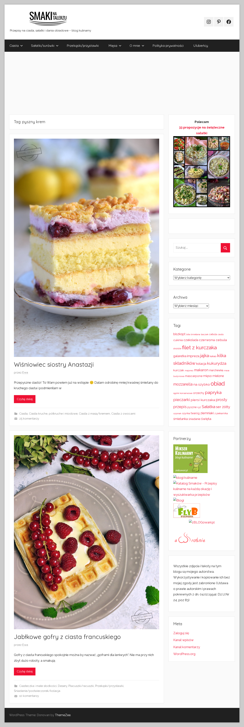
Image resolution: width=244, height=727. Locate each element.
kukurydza (216, 363)
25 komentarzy (29, 418)
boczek (205, 334)
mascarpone (193, 376)
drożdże (177, 348)
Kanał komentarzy (186, 647)
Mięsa (112, 46)
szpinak (177, 413)
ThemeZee (63, 715)
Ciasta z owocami (123, 413)
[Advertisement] (119, 83)
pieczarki (181, 399)
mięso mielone (213, 376)
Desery (62, 686)
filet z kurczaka (199, 347)
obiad (218, 383)
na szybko (201, 384)
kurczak (178, 370)
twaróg (195, 413)
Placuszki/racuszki (81, 686)
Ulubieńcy (200, 46)
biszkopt (179, 334)
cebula (213, 334)
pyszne (192, 407)
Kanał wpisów (183, 640)
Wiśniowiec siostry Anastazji (54, 364)
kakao (213, 356)
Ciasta (14, 46)
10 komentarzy (29, 696)
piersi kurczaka (203, 400)
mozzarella (183, 384)
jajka (204, 355)
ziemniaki (207, 413)
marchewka (216, 370)
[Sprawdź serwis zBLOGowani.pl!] (202, 522)
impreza (193, 356)
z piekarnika (221, 413)
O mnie (135, 46)
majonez (189, 370)
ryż (199, 407)
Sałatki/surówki (42, 46)
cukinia (178, 340)
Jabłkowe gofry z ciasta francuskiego (67, 636)
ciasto (221, 334)
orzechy (198, 393)
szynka (186, 413)
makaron (201, 370)
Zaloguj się (181, 633)
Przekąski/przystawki (83, 46)
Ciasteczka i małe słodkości (38, 686)
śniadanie (194, 419)
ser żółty (223, 407)
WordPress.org (184, 654)
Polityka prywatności (168, 46)
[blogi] (178, 500)
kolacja (201, 364)
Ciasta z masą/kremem (94, 413)
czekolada (191, 340)
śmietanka (180, 419)
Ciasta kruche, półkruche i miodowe (53, 413)
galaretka (179, 356)
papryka (213, 392)
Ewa (25, 372)
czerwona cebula (213, 340)
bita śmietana (193, 334)
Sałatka (208, 406)
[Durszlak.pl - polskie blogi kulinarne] (185, 478)
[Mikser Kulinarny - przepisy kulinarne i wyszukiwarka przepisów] (190, 472)
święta (206, 419)
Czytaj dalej (25, 399)
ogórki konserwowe (182, 393)
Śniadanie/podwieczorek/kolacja (37, 691)
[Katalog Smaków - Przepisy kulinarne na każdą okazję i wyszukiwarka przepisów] (201, 495)
